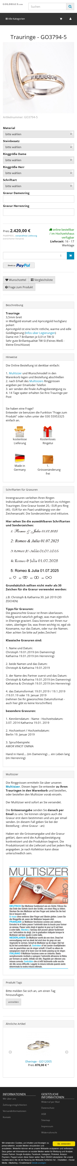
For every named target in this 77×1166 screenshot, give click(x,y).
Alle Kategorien (16, 18)
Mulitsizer (15, 373)
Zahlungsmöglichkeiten (15, 1104)
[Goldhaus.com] (13, 4)
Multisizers (36, 381)
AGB (43, 1114)
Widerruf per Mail (50, 1101)
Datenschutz (47, 1107)
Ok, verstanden (64, 1143)
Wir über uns (9, 1098)
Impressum (47, 1126)
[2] (19, 265)
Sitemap (45, 1120)
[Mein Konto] (70, 19)
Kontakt (7, 1117)
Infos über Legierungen (40, 333)
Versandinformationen (14, 1111)
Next (66, 1052)
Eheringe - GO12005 (38, 1061)
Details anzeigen (39, 1162)
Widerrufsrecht (49, 1132)
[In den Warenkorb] (70, 255)
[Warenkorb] (61, 19)
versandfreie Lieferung (26, 235)
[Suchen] (70, 6)
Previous (10, 1052)
